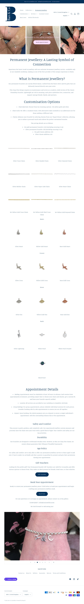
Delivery (35, 573)
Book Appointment (42, 42)
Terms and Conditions (59, 573)
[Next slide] (49, 562)
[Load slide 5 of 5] (45, 562)
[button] (29, 10)
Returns (49, 573)
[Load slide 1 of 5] (34, 562)
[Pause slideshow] (53, 562)
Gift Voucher (42, 474)
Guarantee (42, 573)
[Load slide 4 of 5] (42, 562)
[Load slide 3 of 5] (40, 562)
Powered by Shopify (20, 600)
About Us (28, 573)
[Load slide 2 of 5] (37, 562)
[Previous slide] (30, 562)
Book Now (42, 494)
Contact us (21, 573)
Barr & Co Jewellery (12, 600)
